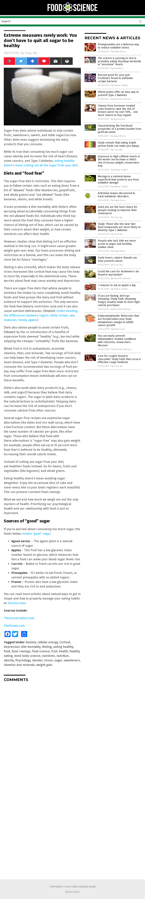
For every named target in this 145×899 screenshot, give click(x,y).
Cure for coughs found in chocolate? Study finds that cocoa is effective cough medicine (119, 359)
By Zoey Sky (117, 149)
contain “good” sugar (36, 533)
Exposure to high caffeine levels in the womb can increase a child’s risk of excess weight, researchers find (119, 161)
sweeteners (72, 660)
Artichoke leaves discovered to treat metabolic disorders (116, 195)
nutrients (48, 656)
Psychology (23, 660)
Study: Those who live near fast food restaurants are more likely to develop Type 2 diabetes (119, 227)
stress (48, 660)
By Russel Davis (118, 119)
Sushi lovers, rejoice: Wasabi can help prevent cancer (117, 259)
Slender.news (16, 603)
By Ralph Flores (118, 51)
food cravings (21, 651)
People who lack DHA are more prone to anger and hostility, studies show (117, 244)
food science (41, 651)
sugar (58, 660)
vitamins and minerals (19, 665)
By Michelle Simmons (121, 99)
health (63, 651)
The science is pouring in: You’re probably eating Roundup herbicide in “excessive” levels (119, 61)
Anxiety (31, 642)
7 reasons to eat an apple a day (117, 285)
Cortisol (64, 642)
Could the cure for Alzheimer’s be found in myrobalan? (118, 273)
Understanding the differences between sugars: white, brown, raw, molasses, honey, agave (41, 315)
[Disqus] (42, 732)
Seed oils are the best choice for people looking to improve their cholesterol (117, 210)
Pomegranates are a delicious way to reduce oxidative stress (118, 46)
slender (37, 660)
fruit (54, 651)
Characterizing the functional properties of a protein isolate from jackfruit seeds (119, 129)
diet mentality (30, 647)
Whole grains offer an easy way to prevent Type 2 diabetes (118, 93)
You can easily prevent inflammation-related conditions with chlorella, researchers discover (117, 340)
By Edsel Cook (118, 329)
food (7, 651)
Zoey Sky (31, 53)
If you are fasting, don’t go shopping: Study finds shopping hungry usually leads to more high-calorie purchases (119, 300)
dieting (47, 647)
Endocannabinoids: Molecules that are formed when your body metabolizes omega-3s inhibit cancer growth (118, 320)
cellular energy (47, 642)
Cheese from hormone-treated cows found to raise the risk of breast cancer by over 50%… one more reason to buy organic (118, 110)
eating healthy (63, 647)
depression (12, 647)
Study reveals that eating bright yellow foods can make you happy (118, 144)
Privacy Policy (72, 891)
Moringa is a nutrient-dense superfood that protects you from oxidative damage (118, 179)
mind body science (27, 656)
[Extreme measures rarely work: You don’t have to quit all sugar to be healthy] (72, 12)
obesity (9, 660)
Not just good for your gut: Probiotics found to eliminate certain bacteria (115, 78)
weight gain (44, 665)
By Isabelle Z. (117, 68)
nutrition (62, 656)
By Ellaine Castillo (119, 85)
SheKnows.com (14, 625)
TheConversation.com (19, 618)
